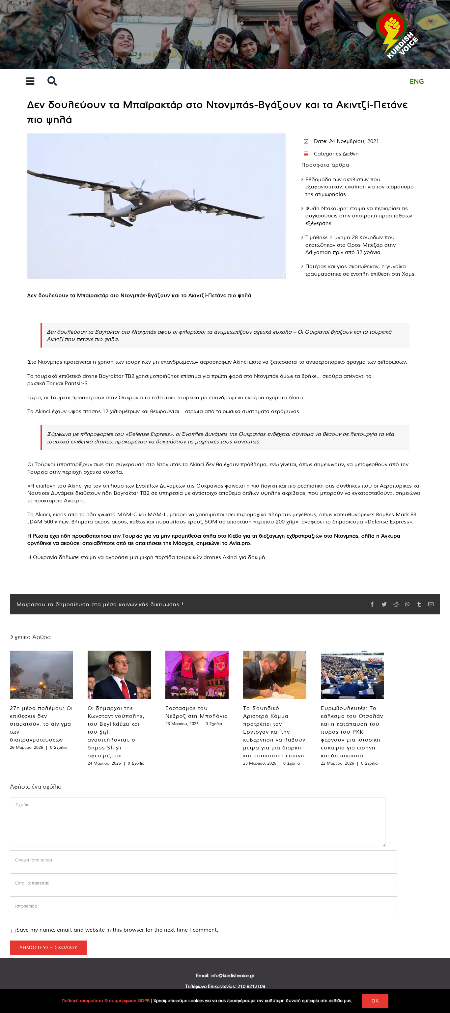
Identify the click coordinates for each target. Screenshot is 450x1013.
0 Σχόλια (58, 747)
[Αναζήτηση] (52, 81)
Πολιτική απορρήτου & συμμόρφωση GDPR (106, 1000)
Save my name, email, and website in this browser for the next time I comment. (117, 929)
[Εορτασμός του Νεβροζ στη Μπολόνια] (197, 675)
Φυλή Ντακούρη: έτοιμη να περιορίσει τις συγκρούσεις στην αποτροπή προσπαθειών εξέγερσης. (358, 215)
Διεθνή (351, 153)
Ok (375, 1000)
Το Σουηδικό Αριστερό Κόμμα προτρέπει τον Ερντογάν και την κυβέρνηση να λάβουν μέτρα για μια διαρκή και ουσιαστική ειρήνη (274, 732)
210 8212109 (251, 986)
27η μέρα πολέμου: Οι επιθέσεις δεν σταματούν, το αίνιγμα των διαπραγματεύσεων (41, 724)
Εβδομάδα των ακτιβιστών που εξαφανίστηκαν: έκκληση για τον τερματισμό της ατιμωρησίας (359, 186)
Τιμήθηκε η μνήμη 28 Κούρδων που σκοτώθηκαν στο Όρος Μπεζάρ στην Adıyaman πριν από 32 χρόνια (350, 244)
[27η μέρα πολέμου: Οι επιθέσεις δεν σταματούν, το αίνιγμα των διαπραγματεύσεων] (41, 675)
